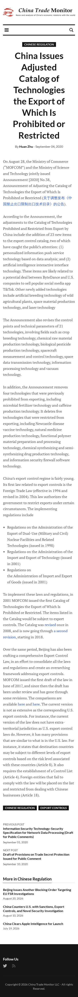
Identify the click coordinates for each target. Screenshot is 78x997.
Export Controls (53, 808)
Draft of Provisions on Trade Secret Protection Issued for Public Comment (36, 856)
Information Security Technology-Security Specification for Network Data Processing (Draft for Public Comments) (38, 833)
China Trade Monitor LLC (43, 984)
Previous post (13, 824)
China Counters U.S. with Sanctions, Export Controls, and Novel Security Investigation (33, 909)
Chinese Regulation (39, 44)
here (21, 704)
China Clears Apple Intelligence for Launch (33, 924)
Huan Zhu (26, 146)
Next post (10, 850)
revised (50, 624)
